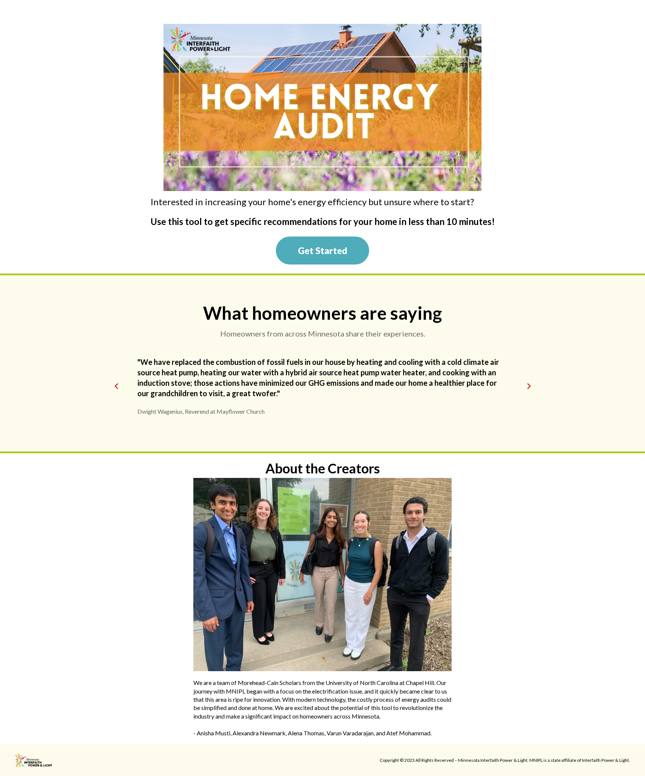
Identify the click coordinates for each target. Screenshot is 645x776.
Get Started (322, 250)
